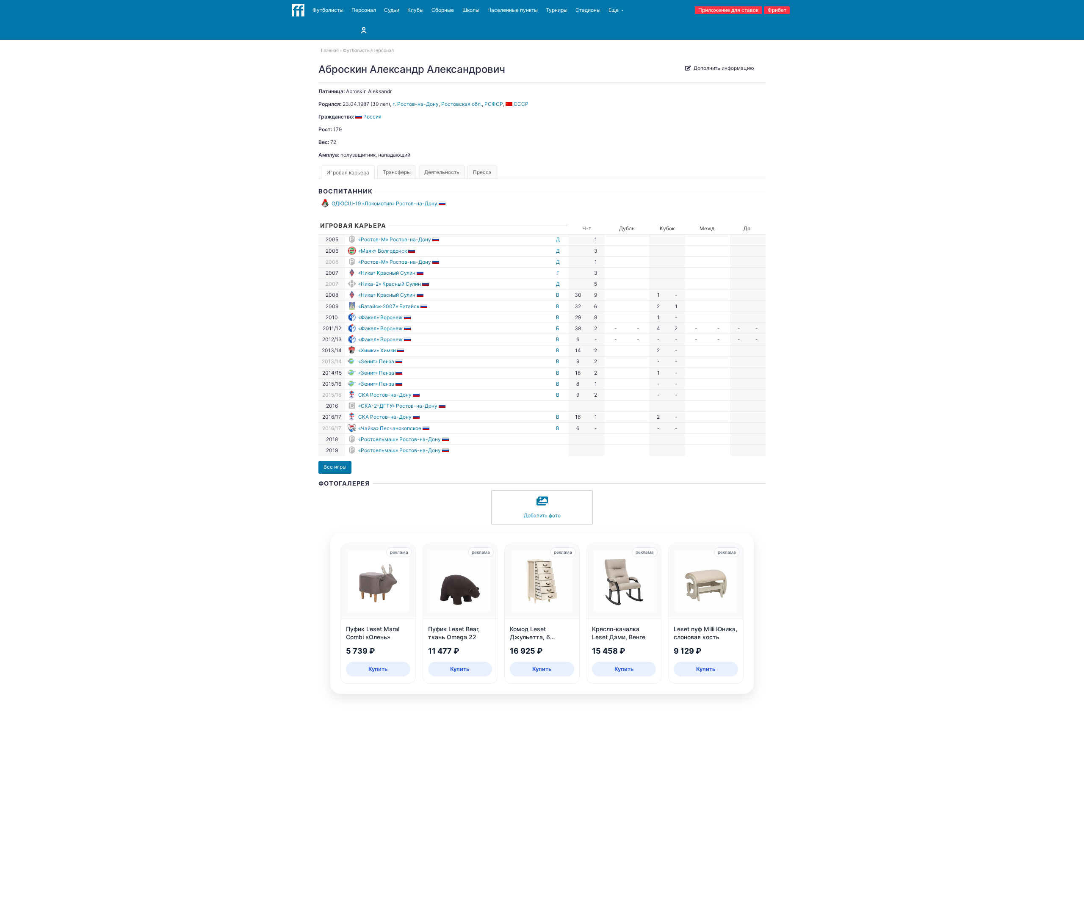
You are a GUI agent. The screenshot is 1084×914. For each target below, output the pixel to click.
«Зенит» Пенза (376, 361)
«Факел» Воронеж (380, 317)
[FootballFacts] (298, 10)
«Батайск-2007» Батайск (388, 306)
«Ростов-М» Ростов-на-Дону (394, 239)
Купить (378, 668)
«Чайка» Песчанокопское (389, 428)
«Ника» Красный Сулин (386, 273)
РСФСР (493, 104)
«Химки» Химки (377, 350)
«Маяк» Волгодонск (382, 251)
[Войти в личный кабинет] (364, 30)
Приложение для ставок (728, 10)
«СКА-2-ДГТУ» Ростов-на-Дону (397, 406)
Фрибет (777, 10)
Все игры (335, 467)
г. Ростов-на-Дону (416, 104)
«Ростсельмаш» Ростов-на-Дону (399, 439)
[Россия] (443, 203)
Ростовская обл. (461, 104)
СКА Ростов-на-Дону (385, 395)
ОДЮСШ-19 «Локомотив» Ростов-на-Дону (384, 203)
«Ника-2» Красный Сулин (389, 284)
